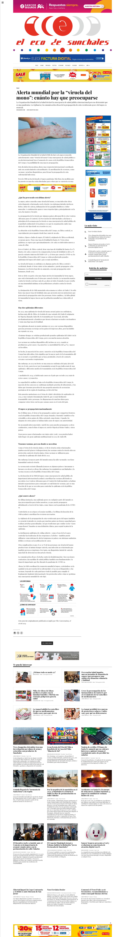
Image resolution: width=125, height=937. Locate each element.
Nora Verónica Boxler (56, 889)
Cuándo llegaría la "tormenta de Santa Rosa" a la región (26, 790)
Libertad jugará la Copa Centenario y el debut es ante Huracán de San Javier (28, 891)
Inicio (36, 65)
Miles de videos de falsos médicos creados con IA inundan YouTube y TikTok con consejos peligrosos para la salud (46, 694)
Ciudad (41, 65)
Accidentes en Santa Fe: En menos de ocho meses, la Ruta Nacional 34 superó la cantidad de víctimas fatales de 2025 (95, 792)
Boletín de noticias (98, 268)
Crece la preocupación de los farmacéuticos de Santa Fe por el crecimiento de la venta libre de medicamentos (94, 693)
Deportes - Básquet (25, 896)
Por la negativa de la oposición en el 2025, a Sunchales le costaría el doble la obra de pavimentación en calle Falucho (62, 792)
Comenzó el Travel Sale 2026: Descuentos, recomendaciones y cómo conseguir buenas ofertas (94, 891)
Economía (61, 65)
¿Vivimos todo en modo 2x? (44, 672)
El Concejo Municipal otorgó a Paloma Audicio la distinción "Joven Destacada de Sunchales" (62, 845)
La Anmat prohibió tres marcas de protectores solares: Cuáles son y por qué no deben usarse (94, 711)
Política (54, 65)
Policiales (67, 65)
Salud (17, 88)
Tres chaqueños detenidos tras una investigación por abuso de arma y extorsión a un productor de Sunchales (28, 750)
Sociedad (74, 65)
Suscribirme (98, 278)
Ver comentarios (47, 643)
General (91, 896)
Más (88, 65)
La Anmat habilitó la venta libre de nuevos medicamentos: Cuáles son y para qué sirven (46, 711)
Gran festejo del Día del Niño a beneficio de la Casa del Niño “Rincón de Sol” (60, 749)
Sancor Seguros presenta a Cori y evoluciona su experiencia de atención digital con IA (95, 845)
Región (90, 798)
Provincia (48, 65)
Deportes (81, 65)
